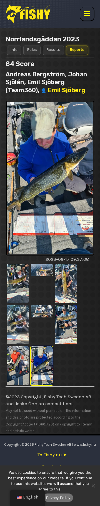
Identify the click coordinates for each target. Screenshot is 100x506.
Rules (32, 49)
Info (14, 49)
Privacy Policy (58, 497)
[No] (93, 486)
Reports (77, 49)
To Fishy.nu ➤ (52, 454)
